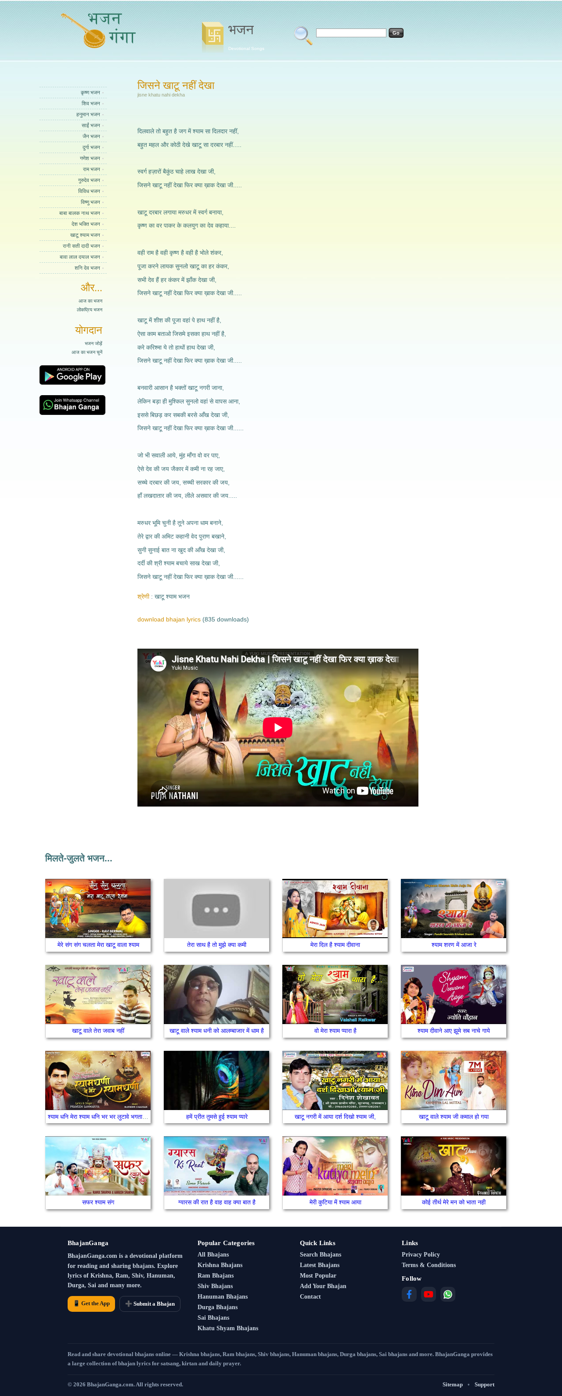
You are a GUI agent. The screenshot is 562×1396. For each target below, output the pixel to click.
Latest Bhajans (319, 1265)
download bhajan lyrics (169, 619)
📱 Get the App (91, 1303)
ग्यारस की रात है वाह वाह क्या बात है (217, 1202)
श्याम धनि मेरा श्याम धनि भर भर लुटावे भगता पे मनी (102, 1116)
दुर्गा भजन (91, 147)
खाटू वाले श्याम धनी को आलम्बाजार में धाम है (216, 1030)
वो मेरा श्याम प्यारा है (335, 1030)
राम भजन (91, 169)
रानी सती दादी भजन (81, 246)
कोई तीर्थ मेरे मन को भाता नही (454, 1202)
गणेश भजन (90, 158)
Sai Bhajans (213, 1317)
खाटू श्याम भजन (85, 235)
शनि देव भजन (87, 268)
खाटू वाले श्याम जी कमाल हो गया (454, 1116)
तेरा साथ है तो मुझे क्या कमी (216, 944)
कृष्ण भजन (90, 92)
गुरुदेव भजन (89, 180)
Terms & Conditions (429, 1265)
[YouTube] (428, 1294)
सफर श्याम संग (98, 1202)
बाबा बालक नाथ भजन (79, 213)
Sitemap (453, 1384)
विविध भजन (89, 191)
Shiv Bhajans (215, 1286)
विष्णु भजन (90, 202)
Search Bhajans (320, 1254)
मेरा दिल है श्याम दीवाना (335, 944)
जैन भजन (91, 136)
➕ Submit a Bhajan (150, 1303)
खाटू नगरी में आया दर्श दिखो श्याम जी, (335, 1116)
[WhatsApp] (447, 1294)
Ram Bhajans (216, 1275)
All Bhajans (213, 1254)
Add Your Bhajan (323, 1286)
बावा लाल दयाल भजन (80, 257)
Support (484, 1384)
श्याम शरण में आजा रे (454, 944)
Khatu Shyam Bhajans (228, 1328)
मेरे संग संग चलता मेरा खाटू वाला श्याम (98, 944)
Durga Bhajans (218, 1307)
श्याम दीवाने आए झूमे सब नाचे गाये (454, 1030)
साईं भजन (91, 125)
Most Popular (318, 1275)
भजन (246, 36)
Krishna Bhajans (220, 1265)
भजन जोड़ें (93, 343)
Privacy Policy (421, 1254)
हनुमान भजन (88, 114)
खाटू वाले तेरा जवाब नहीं (98, 1030)
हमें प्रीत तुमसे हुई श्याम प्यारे (217, 1116)
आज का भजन (90, 300)
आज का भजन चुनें (87, 352)
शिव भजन (91, 103)
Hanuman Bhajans (223, 1296)
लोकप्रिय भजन (89, 309)
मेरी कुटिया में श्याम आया (335, 1202)
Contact (310, 1296)
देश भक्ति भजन (86, 224)
